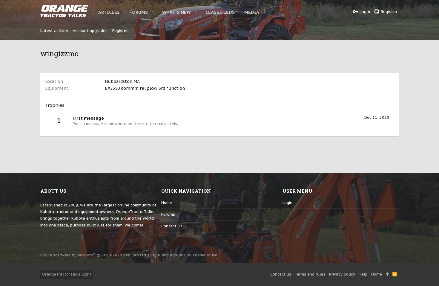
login (287, 202)
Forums (168, 214)
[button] (153, 12)
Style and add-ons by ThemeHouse (183, 255)
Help (363, 274)
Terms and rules (310, 274)
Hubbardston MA (122, 81)
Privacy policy (342, 274)
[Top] (387, 274)
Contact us (171, 226)
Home (166, 202)
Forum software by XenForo (93, 255)
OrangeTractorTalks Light (66, 274)
